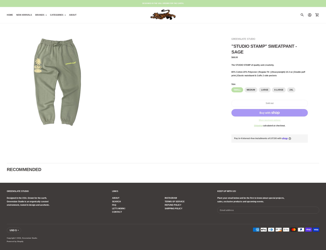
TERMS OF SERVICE (175, 201)
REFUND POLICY (173, 205)
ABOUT (72, 15)
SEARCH (116, 201)
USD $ (13, 230)
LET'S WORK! (118, 208)
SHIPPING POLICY (173, 208)
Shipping (258, 125)
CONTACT (117, 212)
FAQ (114, 205)
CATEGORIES (56, 15)
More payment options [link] (269, 120)
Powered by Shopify (15, 241)
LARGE (264, 90)
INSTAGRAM (171, 198)
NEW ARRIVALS (24, 15)
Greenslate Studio (29, 238)
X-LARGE (278, 90)
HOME (10, 15)
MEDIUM (251, 90)
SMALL (237, 90)
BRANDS (39, 15)
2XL (291, 90)
